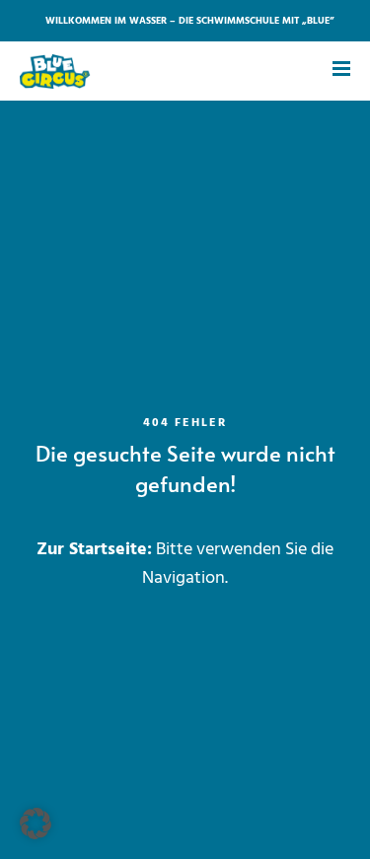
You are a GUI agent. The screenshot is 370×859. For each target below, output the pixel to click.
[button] (35, 823)
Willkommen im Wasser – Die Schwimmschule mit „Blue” (189, 21)
